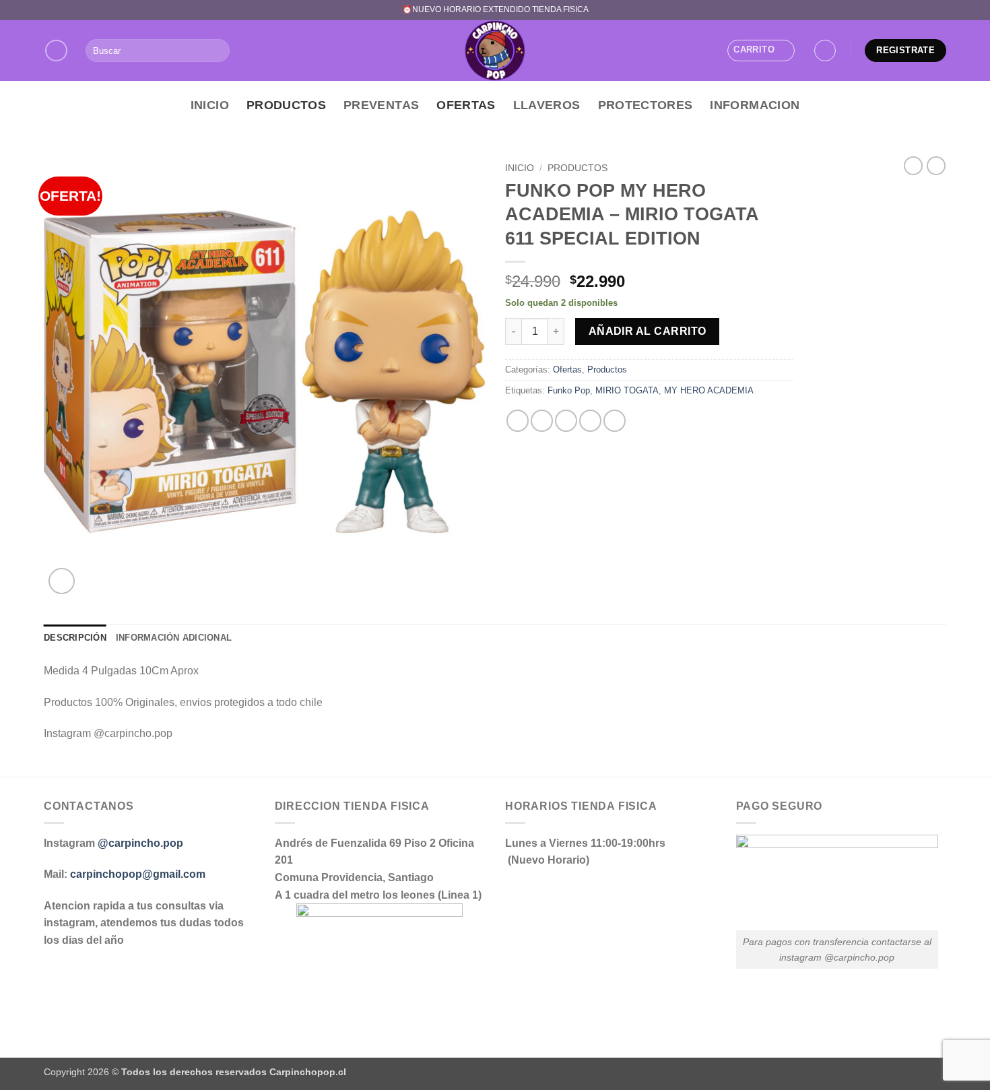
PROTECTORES (645, 105)
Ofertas (465, 105)
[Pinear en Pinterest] (590, 421)
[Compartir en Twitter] (542, 421)
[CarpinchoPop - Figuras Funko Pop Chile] (495, 50)
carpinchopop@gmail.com (137, 874)
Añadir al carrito (647, 331)
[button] (760, 50)
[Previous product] (936, 165)
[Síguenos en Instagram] (56, 51)
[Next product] (913, 165)
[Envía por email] (566, 421)
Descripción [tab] (75, 638)
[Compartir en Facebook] (517, 421)
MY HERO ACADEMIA (709, 390)
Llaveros (547, 105)
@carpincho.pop (140, 843)
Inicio (210, 105)
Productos (286, 105)
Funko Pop (569, 390)
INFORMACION (754, 105)
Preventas (381, 105)
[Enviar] (217, 50)
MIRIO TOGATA (627, 390)
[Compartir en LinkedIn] (614, 421)
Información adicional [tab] (174, 638)
